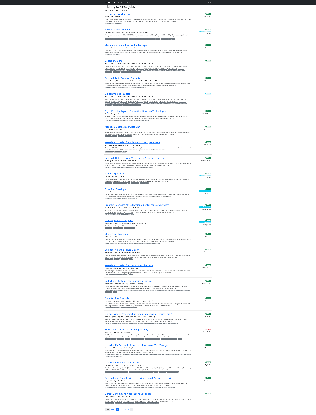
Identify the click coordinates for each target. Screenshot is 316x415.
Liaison (111, 259)
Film (119, 54)
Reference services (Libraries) (137, 338)
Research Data (134, 87)
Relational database (153, 70)
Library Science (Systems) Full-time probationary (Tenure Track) (138, 313)
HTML (149, 354)
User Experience (123, 198)
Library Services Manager (118, 13)
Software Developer (132, 198)
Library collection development (138, 290)
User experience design (129, 227)
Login (209, 2)
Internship (127, 338)
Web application (132, 371)
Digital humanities (173, 70)
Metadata (133, 70)
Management (172, 39)
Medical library (122, 387)
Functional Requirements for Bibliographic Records (116, 39)
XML (146, 354)
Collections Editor (114, 60)
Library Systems (157, 323)
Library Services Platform (143, 323)
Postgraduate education (110, 338)
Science (122, 259)
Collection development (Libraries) (112, 290)
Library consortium (109, 403)
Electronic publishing (109, 70)
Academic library (151, 39)
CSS (142, 354)
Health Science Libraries (110, 214)
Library (120, 23)
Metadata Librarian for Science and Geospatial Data (132, 142)
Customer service (135, 183)
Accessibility (115, 198)
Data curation (142, 87)
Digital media (139, 243)
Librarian (107, 387)
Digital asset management (172, 103)
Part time (208, 93)
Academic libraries (142, 39)
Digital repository (163, 70)
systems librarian (173, 323)
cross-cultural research (135, 71)
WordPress (188, 354)
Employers (128, 2)
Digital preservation (154, 243)
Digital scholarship (144, 120)
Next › (113, 409)
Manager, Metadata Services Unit (122, 126)
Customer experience (155, 338)
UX (113, 227)
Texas (139, 354)
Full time (208, 13)
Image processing (115, 103)
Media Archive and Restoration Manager (126, 45)
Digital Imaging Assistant (118, 93)
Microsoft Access (140, 70)
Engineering (117, 259)
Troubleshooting (116, 183)
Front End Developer (116, 189)
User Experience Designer (119, 220)
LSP (151, 323)
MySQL (146, 70)
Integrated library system (169, 354)
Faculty (113, 323)
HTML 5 (153, 354)
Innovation (136, 120)
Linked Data (120, 136)
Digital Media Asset (130, 243)
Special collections (126, 290)
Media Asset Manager (116, 234)
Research (147, 338)
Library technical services (110, 356)
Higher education (150, 290)
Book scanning (183, 103)
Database (135, 323)
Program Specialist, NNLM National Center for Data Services (137, 204)
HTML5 (158, 354)
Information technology (128, 403)
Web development (180, 354)
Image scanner (123, 103)
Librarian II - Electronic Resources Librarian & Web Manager (137, 345)
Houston (134, 354)
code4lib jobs (110, 2)
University (129, 354)
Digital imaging (108, 104)
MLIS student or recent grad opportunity (126, 329)
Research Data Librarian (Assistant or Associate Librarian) (135, 157)
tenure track (108, 167)
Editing (127, 70)
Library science (114, 23)
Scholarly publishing (120, 70)
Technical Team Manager (118, 29)
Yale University (116, 71)
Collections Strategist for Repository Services (128, 280)
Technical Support (144, 183)
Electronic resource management (124, 323)
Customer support (126, 183)
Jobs (118, 2)
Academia (157, 290)
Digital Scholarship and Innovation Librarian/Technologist (135, 111)
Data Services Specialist (117, 298)
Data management (125, 71)
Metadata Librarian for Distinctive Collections (129, 265)
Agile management (133, 39)
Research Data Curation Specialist (123, 78)
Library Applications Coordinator (122, 362)
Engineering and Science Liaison (122, 249)
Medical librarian (114, 387)
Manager (107, 23)
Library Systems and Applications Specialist (128, 393)
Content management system (111, 371)
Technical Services (121, 354)
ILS (161, 354)
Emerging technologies (110, 120)
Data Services (164, 387)
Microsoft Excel (139, 103)
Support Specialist (114, 173)
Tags (122, 2)
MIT (106, 274)
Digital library (181, 70)
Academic (120, 356)
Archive (114, 54)
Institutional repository (184, 290)
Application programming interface (145, 371)
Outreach (163, 338)
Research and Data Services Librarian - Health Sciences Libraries (139, 378)
